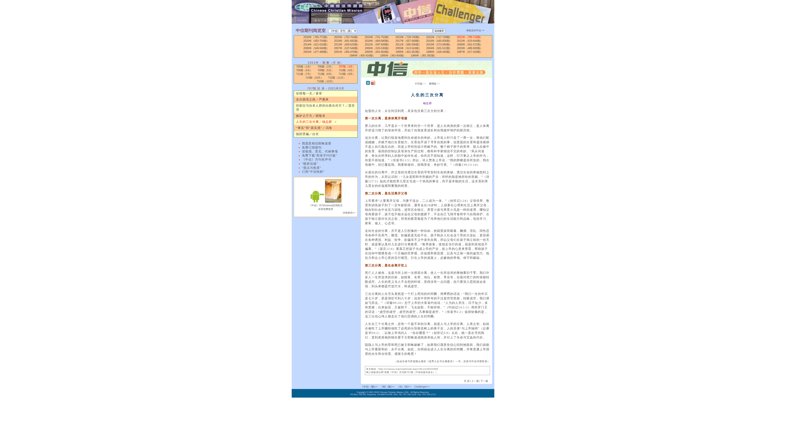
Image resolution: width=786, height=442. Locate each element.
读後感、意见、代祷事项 (320, 151)
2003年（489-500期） (470, 48)
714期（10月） (314, 77)
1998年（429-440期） (439, 51)
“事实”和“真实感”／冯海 (314, 128)
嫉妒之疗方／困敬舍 (310, 115)
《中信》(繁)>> (369, 386)
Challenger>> (422, 386)
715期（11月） (337, 77)
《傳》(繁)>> (387, 386)
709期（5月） (325, 70)
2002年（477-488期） (316, 51)
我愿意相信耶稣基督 (316, 143)
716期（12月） (326, 81)
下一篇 (484, 381)
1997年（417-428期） (470, 51)
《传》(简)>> (404, 386)
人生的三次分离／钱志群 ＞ (316, 121)
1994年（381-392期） (424, 55)
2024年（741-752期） (378, 37)
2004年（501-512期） (439, 48)
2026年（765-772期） (316, 37)
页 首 (467, 381)
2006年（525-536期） (378, 48)
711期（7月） (304, 74)
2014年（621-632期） (316, 44)
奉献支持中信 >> (475, 30)
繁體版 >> (434, 83)
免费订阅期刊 (312, 147)
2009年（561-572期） (470, 44)
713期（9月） (347, 74)
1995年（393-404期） (393, 55)
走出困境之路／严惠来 (312, 99)
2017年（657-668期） (408, 40)
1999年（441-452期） (408, 51)
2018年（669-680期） (378, 40)
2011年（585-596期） (408, 44)
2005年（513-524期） (408, 48)
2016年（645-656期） (439, 40)
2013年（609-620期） (347, 44)
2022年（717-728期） (439, 37)
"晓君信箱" (310, 163)
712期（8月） (325, 74)
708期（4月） (304, 70)
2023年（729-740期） (408, 37)
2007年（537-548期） (347, 48)
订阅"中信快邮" (313, 171)
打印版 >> (420, 83)
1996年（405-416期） (362, 55)
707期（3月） (347, 66)
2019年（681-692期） (347, 40)
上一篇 (475, 381)
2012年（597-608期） (378, 44)
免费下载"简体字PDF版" (319, 155)
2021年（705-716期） (470, 37)
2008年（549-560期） (316, 48)
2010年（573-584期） (439, 44)
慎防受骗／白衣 (307, 134)
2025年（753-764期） (347, 37)
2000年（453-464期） (378, 51)
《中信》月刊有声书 (316, 159)
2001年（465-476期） (347, 51)
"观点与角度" (311, 167)
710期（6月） (347, 70)
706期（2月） (325, 66)
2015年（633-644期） (470, 40)
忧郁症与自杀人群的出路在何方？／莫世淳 (325, 107)
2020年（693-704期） (316, 40)
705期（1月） (304, 66)
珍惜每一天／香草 (309, 93)
